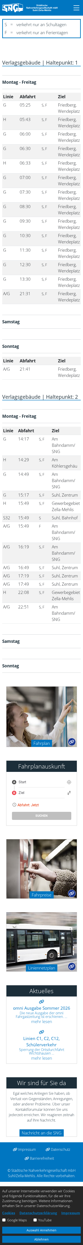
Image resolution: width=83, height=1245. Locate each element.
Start (22, 782)
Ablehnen (41, 1239)
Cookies (8, 1213)
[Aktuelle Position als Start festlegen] (69, 782)
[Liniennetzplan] (41, 941)
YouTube (45, 1220)
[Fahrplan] (41, 716)
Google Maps (17, 1220)
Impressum (26, 1149)
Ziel (21, 793)
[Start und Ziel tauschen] (69, 792)
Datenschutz (60, 1149)
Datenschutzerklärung (38, 1213)
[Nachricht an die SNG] (8, 1131)
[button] (74, 8)
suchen (41, 815)
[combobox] (42, 782)
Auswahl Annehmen (41, 1230)
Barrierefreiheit (41, 1158)
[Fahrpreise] (41, 868)
